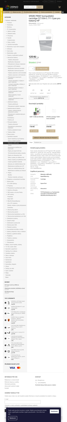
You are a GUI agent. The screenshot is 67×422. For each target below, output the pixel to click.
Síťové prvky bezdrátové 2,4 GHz (16, 214)
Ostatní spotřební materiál (15, 161)
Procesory (10, 35)
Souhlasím (54, 411)
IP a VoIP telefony (12, 183)
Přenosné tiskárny (12, 122)
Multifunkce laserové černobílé (16, 68)
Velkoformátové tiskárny (14, 108)
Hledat (40, 7)
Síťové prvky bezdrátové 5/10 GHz (17, 216)
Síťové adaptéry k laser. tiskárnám (14, 95)
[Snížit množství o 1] (34, 70)
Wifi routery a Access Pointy (15, 192)
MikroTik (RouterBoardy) (14, 201)
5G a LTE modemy (12, 203)
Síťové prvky (10, 181)
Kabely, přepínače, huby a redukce (16, 231)
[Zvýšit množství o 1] (34, 68)
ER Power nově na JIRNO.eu (12, 285)
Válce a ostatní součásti (14, 140)
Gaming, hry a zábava (11, 251)
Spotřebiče (8, 262)
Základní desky (12, 33)
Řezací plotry (11, 134)
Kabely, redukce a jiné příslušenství (17, 205)
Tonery (10, 145)
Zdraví (7, 266)
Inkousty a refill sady (13, 143)
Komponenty (10, 240)
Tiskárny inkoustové (13, 59)
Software (9, 48)
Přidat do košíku (43, 68)
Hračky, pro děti (9, 268)
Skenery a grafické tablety (14, 233)
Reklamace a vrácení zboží (31, 1)
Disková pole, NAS (12, 225)
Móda (6, 273)
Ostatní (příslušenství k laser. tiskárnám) (15, 99)
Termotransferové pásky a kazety (17, 153)
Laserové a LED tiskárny (14, 66)
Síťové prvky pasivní (13, 212)
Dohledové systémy (12, 218)
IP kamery (10, 185)
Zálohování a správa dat (13, 222)
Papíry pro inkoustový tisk (15, 155)
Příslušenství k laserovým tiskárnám (14, 77)
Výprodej (7, 275)
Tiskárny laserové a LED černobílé (17, 72)
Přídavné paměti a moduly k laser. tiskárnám (15, 88)
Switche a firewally (13, 190)
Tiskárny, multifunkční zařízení (15, 55)
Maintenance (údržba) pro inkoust (17, 170)
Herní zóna (10, 51)
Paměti (9, 38)
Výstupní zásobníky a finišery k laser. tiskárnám (16, 85)
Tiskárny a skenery (12, 238)
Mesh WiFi (10, 199)
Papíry (9, 172)
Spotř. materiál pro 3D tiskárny (16, 138)
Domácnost (8, 259)
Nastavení (12, 418)
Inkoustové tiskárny (13, 57)
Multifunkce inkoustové (14, 62)
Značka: (35, 25)
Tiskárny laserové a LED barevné (16, 75)
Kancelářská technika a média (15, 229)
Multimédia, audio (12, 53)
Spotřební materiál (12, 136)
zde (9, 414)
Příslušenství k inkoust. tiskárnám (16, 64)
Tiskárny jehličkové (13, 104)
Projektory (10, 235)
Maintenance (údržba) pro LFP (16, 166)
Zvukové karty (11, 40)
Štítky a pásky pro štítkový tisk (16, 157)
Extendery (10, 207)
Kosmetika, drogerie (10, 264)
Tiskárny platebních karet (14, 130)
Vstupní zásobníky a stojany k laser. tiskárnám (16, 81)
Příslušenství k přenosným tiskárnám (15, 127)
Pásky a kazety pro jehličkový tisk (17, 159)
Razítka (10, 175)
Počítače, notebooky (10, 20)
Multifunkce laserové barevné (16, 70)
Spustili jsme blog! (9, 291)
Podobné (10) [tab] (37, 142)
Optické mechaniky (13, 44)
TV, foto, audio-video (11, 246)
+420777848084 (42, 382)
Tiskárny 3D (11, 120)
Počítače (9, 22)
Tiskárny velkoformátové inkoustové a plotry (14, 111)
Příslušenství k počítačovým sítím (16, 188)
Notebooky (10, 25)
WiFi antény (11, 194)
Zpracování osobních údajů (12, 386)
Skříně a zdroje (11, 31)
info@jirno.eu (41, 380)
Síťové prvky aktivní (13, 209)
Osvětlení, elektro (10, 253)
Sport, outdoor (9, 270)
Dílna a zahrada (9, 255)
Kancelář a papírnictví (11, 249)
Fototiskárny (11, 117)
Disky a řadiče (11, 42)
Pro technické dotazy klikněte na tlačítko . (39, 97)
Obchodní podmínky (10, 384)
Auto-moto (8, 257)
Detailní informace (33, 80)
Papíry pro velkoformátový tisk (16, 168)
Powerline (10, 196)
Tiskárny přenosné (13, 124)
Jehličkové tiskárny (13, 102)
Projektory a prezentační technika (16, 179)
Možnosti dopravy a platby (12, 382)
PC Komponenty (11, 29)
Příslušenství (10, 242)
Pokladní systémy (12, 227)
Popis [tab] (31, 142)
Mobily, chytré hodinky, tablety (13, 244)
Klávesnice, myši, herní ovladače (15, 46)
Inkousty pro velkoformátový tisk (16, 164)
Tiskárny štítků (11, 132)
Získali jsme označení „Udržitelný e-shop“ (15, 288)
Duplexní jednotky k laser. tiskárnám (15, 92)
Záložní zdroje (11, 220)
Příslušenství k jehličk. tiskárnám (16, 106)
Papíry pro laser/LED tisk (14, 151)
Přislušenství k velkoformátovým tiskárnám (16, 115)
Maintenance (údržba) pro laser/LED (15, 148)
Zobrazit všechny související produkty (45, 137)
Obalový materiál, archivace (15, 177)
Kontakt (7, 388)
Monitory (9, 27)
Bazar (6, 277)
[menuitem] (7, 12)
